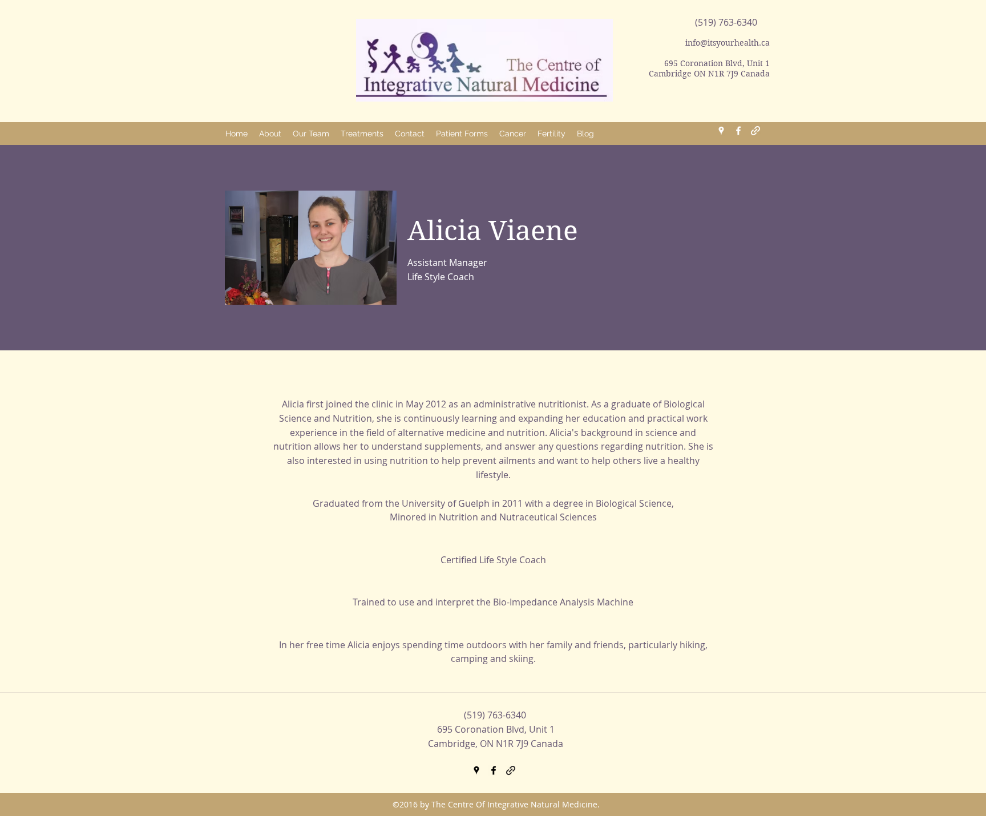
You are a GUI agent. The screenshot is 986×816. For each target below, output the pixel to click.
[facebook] (738, 130)
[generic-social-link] (755, 130)
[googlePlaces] (721, 130)
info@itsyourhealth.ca (727, 43)
